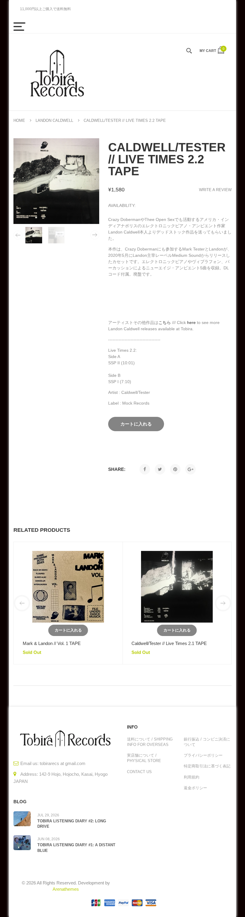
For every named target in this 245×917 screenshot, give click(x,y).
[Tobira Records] (56, 71)
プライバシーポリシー (203, 755)
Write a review (215, 190)
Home (19, 120)
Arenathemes (66, 889)
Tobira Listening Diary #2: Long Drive (71, 824)
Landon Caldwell (54, 120)
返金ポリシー (195, 788)
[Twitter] (160, 469)
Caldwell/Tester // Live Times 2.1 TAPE (169, 643)
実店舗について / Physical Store (144, 758)
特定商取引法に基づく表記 (207, 766)
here (191, 322)
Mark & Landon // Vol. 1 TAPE (52, 643)
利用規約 (191, 777)
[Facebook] (145, 469)
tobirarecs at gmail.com (62, 763)
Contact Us (139, 771)
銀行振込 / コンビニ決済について (207, 742)
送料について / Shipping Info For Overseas (150, 742)
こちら (164, 322)
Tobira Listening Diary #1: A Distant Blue (76, 848)
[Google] (190, 469)
